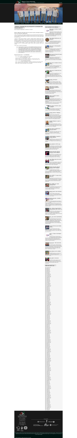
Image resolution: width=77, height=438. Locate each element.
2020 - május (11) (47, 326)
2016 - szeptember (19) (48, 360)
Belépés (60, 2)
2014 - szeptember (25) (48, 379)
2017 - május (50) (47, 354)
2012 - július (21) (47, 398)
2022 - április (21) (47, 308)
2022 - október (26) (47, 303)
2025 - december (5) (47, 273)
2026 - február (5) (47, 272)
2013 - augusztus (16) (48, 388)
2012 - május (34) (47, 400)
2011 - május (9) (47, 409)
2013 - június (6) (47, 390)
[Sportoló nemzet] (38, 425)
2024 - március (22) (47, 290)
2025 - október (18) (47, 275)
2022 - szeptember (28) (48, 304)
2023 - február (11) (47, 300)
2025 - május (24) (47, 279)
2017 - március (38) (47, 355)
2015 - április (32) (47, 373)
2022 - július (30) (47, 305)
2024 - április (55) (47, 289)
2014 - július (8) (47, 380)
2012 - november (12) (48, 395)
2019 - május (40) (47, 335)
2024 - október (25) (47, 284)
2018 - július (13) (47, 343)
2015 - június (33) (47, 372)
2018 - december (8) (47, 339)
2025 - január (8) (47, 282)
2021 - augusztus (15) (48, 314)
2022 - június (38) (47, 306)
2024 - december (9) (47, 283)
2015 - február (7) (47, 375)
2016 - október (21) (47, 359)
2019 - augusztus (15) (48, 333)
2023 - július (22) (47, 296)
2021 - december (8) (47, 311)
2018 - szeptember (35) (48, 341)
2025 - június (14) (47, 278)
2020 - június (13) (47, 325)
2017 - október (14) (47, 350)
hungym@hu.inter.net (22, 420)
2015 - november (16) (48, 368)
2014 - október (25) (47, 378)
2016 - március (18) (47, 365)
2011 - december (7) (47, 404)
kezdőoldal (17, 23)
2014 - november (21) (48, 377)
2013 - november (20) (48, 386)
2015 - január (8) (47, 376)
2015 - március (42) (47, 374)
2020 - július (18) (47, 324)
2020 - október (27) (47, 322)
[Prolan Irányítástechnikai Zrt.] (51, 422)
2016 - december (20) (48, 358)
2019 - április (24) (47, 336)
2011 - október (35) (47, 405)
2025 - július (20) (47, 277)
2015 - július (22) (47, 371)
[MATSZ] (22, 415)
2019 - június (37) (47, 334)
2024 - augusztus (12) (48, 286)
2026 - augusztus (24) (48, 267)
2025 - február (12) (47, 281)
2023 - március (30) (47, 299)
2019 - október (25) (47, 331)
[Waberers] (41, 422)
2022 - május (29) (47, 307)
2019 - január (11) (47, 338)
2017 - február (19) (47, 356)
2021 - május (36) (47, 316)
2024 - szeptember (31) (48, 285)
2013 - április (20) (47, 391)
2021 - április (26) (47, 317)
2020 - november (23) (48, 321)
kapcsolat (59, 23)
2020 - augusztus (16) (48, 323)
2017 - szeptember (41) (48, 351)
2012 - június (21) (47, 399)
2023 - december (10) (48, 292)
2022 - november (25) (48, 302)
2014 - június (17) (47, 381)
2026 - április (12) (47, 270)
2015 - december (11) (48, 367)
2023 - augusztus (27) (48, 295)
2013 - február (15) (47, 393)
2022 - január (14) (47, 310)
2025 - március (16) (47, 280)
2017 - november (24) (48, 349)
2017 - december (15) (48, 348)
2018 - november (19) (48, 340)
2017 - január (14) (47, 357)
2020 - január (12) (47, 329)
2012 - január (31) (47, 403)
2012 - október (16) (47, 396)
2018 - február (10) (47, 347)
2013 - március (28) (47, 392)
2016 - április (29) (47, 364)
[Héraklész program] (46, 422)
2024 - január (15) (47, 291)
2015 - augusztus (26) (48, 370)
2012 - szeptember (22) (48, 397)
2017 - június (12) (47, 353)
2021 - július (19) (47, 315)
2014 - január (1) (47, 384)
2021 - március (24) (47, 318)
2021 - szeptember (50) (48, 313)
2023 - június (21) (47, 297)
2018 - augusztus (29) (48, 342)
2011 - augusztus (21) (48, 407)
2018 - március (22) (47, 346)
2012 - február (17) (47, 402)
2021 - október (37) (47, 312)
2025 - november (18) (48, 274)
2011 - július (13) (47, 408)
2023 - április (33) (47, 298)
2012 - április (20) (47, 401)
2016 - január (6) (47, 366)
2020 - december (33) (48, 320)
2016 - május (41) (47, 363)
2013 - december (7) (47, 385)
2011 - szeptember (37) (48, 406)
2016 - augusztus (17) (48, 361)
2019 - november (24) (48, 330)
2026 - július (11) (47, 268)
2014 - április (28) (47, 383)
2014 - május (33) (47, 382)
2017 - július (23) (47, 352)
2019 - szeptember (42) (48, 332)
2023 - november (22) (48, 293)
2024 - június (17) (47, 287)
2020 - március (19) (47, 327)
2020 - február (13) (47, 328)
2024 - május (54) (47, 288)
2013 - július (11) (47, 389)
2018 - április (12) (47, 345)
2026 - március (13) (47, 271)
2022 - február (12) (47, 309)
